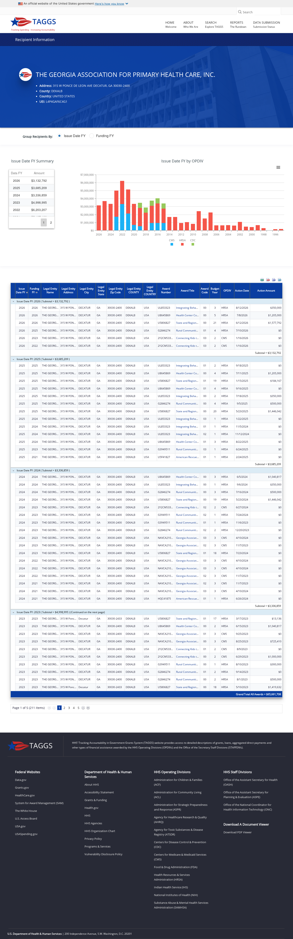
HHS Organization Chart (100, 831)
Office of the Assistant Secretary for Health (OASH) (251, 782)
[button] (240, 12)
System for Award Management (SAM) (39, 803)
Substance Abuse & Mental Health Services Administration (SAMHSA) (181, 905)
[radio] (71, 135)
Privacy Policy (93, 839)
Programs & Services (97, 846)
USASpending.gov (26, 834)
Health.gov (91, 808)
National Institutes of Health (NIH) (176, 895)
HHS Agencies (93, 823)
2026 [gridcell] (16, 180)
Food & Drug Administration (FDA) (175, 867)
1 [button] (44, 222)
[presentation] (146, 500)
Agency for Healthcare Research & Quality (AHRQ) (180, 819)
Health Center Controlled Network (196, 315)
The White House (26, 811)
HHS (87, 815)
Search (248, 12)
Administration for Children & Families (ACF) (178, 782)
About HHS (92, 784)
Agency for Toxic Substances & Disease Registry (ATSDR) (178, 832)
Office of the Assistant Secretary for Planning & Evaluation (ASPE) (246, 794)
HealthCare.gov (25, 795)
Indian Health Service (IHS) (171, 887)
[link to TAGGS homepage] (41, 23)
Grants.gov (22, 787)
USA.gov (20, 826)
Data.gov (20, 780)
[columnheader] (16, 173)
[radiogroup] (114, 136)
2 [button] (51, 222)
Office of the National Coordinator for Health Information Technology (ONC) (248, 807)
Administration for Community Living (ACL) (177, 794)
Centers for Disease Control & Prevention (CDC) (180, 844)
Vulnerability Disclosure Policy (103, 854)
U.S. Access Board (26, 818)
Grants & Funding (96, 800)
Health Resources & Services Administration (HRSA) (172, 877)
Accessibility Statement (99, 792)
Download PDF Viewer (238, 832)
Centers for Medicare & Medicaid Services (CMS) (180, 857)
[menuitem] (262, 279)
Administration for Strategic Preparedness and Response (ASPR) (180, 807)
